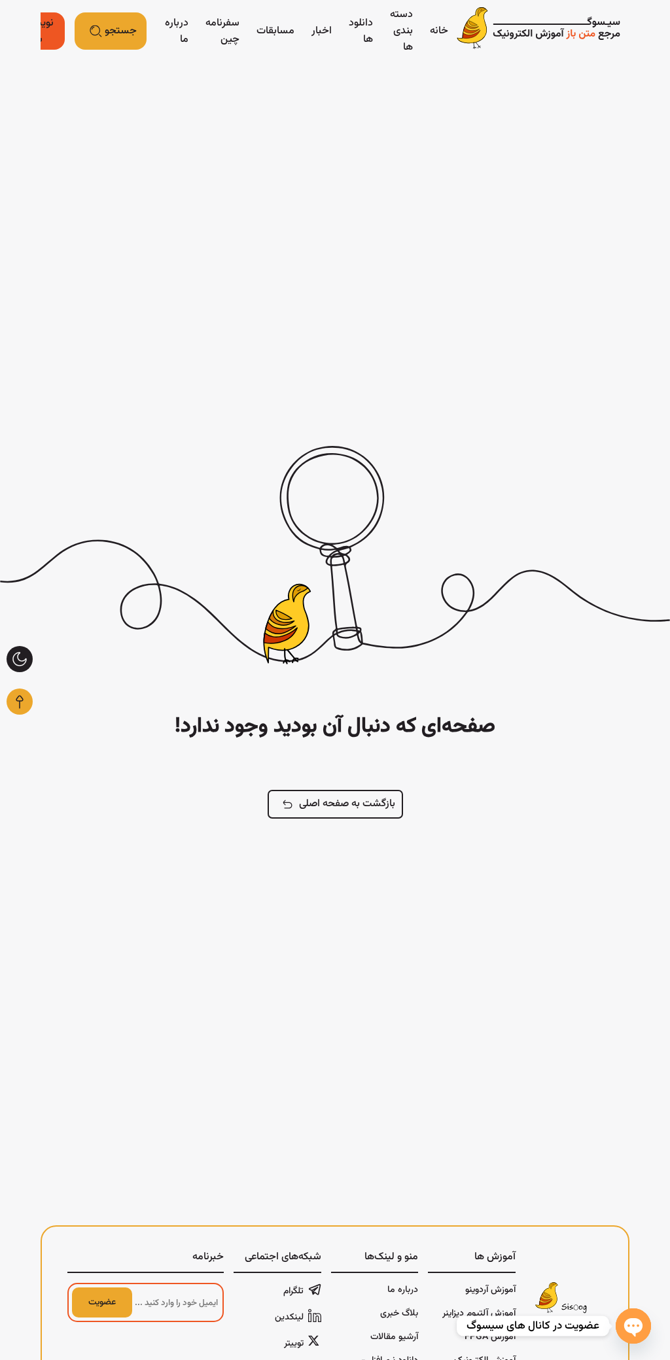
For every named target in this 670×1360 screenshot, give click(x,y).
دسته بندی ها (401, 31)
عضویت (102, 1302)
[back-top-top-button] (20, 701)
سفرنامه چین (222, 31)
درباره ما (176, 31)
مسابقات (275, 31)
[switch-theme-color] (20, 659)
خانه (439, 31)
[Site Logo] (538, 31)
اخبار (321, 31)
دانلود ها (361, 31)
